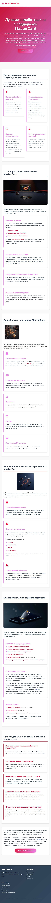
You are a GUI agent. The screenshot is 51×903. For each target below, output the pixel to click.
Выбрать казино (25, 51)
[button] (49, 3)
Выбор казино (29, 874)
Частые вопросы (5, 888)
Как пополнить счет (5, 885)
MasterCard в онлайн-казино (8, 892)
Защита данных (5, 890)
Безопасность (29, 878)
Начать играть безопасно (25, 850)
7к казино (37, 689)
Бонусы (28, 876)
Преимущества (30, 872)
